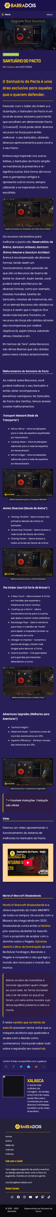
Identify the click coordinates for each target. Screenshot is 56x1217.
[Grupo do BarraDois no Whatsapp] (12, 1197)
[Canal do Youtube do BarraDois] (30, 1197)
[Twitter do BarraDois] (36, 1197)
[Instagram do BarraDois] (24, 1197)
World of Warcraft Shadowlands (23, 905)
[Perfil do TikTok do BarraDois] (49, 1197)
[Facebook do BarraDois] (18, 1197)
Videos (49, 14)
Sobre (8, 1140)
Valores (9, 1149)
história (45, 926)
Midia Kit (9, 1145)
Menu (8, 14)
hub (42, 1048)
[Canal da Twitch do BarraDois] (42, 1197)
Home (8, 1136)
